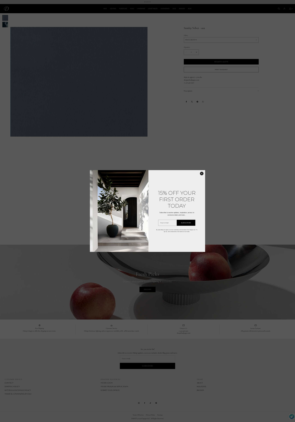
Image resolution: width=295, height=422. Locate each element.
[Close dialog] (201, 173)
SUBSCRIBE (186, 223)
